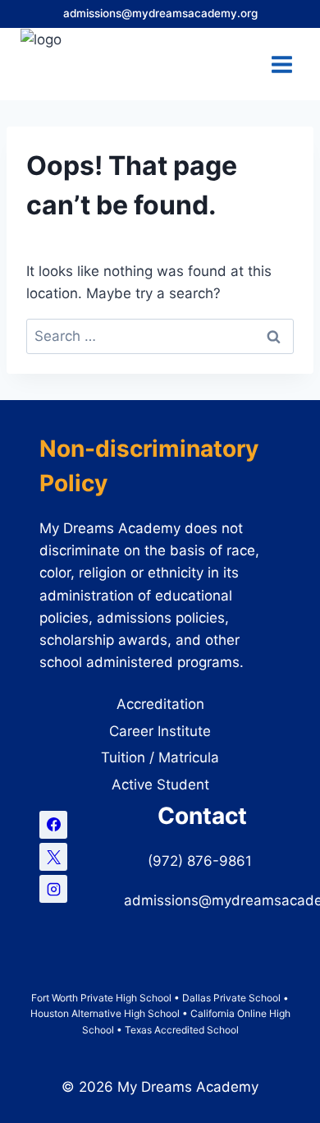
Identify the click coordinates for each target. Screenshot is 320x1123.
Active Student (160, 784)
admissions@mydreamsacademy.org (160, 13)
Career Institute (160, 731)
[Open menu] (281, 64)
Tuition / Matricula (160, 757)
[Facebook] (53, 825)
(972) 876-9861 (202, 861)
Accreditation (160, 704)
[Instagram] (53, 889)
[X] (53, 857)
